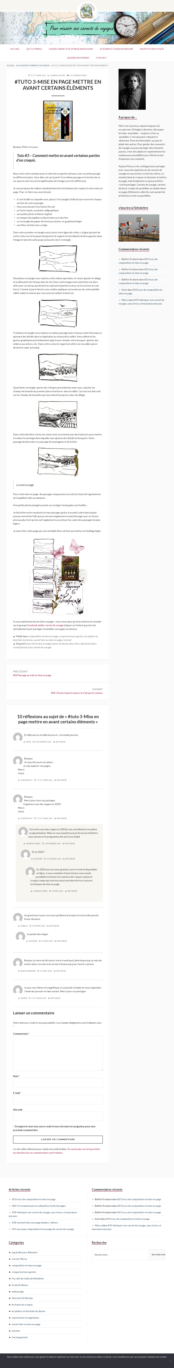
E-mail (17, 1092)
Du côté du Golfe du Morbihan (28, 1278)
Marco (125, 299)
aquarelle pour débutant (24, 1252)
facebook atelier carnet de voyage (45, 625)
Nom (16, 1076)
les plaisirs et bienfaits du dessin (28, 1311)
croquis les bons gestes (71, 636)
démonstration (88, 643)
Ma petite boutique (152, 49)
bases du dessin (60, 643)
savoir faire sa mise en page (48, 639)
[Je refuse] (170, 1360)
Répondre (61, 742)
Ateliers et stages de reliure (116, 49)
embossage (18, 1291)
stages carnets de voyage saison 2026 (71, 49)
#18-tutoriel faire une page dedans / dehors (35, 1222)
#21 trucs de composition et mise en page (34, 1199)
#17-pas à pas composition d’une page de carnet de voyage (43, 1229)
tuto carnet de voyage (39, 647)
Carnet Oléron (19, 1258)
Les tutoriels (34, 49)
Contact (101, 57)
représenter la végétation (25, 1317)
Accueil (14, 49)
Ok (79, 1362)
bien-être (74, 643)
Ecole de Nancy (20, 1284)
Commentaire (21, 1033)
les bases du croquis (22, 1304)
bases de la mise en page (38, 643)
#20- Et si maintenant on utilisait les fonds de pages (39, 1205)
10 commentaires (78, 75)
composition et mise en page (43, 636)
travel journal (20, 647)
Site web (17, 1109)
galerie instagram (78, 57)
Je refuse (93, 1362)
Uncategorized (19, 1337)
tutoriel (67, 639)
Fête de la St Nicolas (22, 1298)
